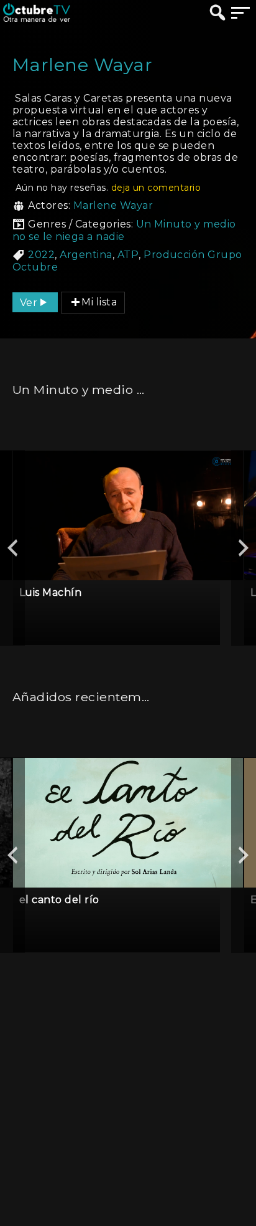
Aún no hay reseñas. (108, 187)
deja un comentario (156, 187)
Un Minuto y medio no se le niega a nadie (124, 230)
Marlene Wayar (113, 205)
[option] (128, 548)
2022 (41, 255)
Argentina (86, 255)
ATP (128, 255)
